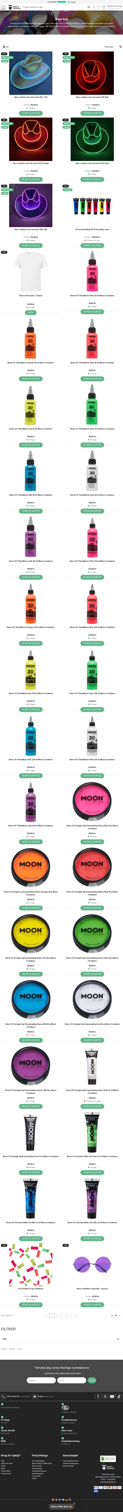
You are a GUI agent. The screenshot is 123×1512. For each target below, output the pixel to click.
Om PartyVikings (38, 1461)
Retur (3, 1468)
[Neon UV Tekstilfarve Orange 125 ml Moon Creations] (30, 603)
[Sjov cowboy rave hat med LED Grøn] (92, 139)
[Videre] (76, 1315)
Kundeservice (6, 1473)
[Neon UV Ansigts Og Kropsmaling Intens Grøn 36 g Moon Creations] (92, 934)
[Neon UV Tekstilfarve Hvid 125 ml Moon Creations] (92, 735)
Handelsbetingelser (39, 1471)
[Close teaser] (74, 1503)
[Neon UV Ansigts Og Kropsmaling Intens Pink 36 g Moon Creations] (92, 801)
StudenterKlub (68, 1466)
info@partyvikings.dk (108, 1482)
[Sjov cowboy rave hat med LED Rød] (92, 73)
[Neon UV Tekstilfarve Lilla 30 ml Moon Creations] (30, 537)
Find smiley (36, 1476)
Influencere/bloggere (71, 1463)
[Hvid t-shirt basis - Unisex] (30, 271)
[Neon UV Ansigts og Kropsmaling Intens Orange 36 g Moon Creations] (30, 867)
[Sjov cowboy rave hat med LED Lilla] (30, 205)
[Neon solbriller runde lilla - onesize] (92, 1264)
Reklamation (5, 1471)
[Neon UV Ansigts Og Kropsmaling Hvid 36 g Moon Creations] (92, 1000)
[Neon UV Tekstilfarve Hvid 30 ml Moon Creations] (92, 471)
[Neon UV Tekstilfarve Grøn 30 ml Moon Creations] (92, 404)
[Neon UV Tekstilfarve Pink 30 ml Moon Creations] (92, 271)
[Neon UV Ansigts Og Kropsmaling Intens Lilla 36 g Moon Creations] (30, 1066)
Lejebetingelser (38, 1473)
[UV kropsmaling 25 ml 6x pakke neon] (92, 205)
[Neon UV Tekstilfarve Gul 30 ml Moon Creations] (30, 404)
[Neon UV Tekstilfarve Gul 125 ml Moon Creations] (30, 669)
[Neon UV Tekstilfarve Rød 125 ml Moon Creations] (92, 603)
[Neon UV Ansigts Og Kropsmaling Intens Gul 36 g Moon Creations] (30, 934)
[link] (47, 1315)
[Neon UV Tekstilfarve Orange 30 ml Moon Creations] (30, 338)
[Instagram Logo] (105, 1396)
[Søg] (89, 7)
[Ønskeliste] (98, 7)
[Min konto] (93, 7)
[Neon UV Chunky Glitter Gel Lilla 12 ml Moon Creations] (92, 1198)
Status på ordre (7, 1463)
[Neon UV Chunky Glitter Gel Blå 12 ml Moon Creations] (30, 1198)
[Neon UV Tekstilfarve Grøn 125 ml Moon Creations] (92, 669)
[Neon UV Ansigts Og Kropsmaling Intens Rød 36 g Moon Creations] (92, 867)
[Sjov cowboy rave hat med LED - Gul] (30, 73)
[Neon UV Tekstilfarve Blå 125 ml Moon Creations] (30, 735)
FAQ (2, 1461)
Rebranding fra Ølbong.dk (42, 1463)
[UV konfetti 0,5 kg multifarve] (30, 1264)
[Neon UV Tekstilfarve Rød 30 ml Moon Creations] (92, 338)
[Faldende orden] (120, 46)
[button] (61, 1507)
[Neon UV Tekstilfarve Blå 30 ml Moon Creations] (30, 471)
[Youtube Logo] (112, 1396)
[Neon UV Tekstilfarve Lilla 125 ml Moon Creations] (30, 801)
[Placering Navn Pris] (110, 47)
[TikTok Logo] (119, 1396)
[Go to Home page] (14, 7)
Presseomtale (37, 1468)
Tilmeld (92, 1380)
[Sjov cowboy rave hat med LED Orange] (30, 139)
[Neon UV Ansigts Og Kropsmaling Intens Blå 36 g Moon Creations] (30, 1000)
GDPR (34, 1478)
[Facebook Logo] (98, 1396)
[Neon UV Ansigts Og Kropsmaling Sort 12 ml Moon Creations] (30, 1132)
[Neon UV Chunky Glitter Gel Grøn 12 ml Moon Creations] (92, 1132)
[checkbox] (4, 46)
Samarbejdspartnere (71, 1461)
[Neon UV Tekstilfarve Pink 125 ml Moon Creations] (92, 537)
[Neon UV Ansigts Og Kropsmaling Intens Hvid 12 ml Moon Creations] (92, 1066)
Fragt (3, 1466)
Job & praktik (37, 1466)
